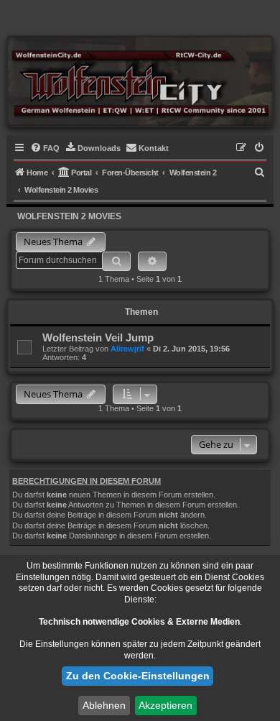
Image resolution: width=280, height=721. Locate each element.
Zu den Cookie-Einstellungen (138, 675)
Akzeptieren (165, 705)
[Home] (140, 81)
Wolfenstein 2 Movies (69, 216)
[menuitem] (45, 148)
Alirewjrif (127, 348)
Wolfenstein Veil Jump (98, 337)
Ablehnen (104, 705)
